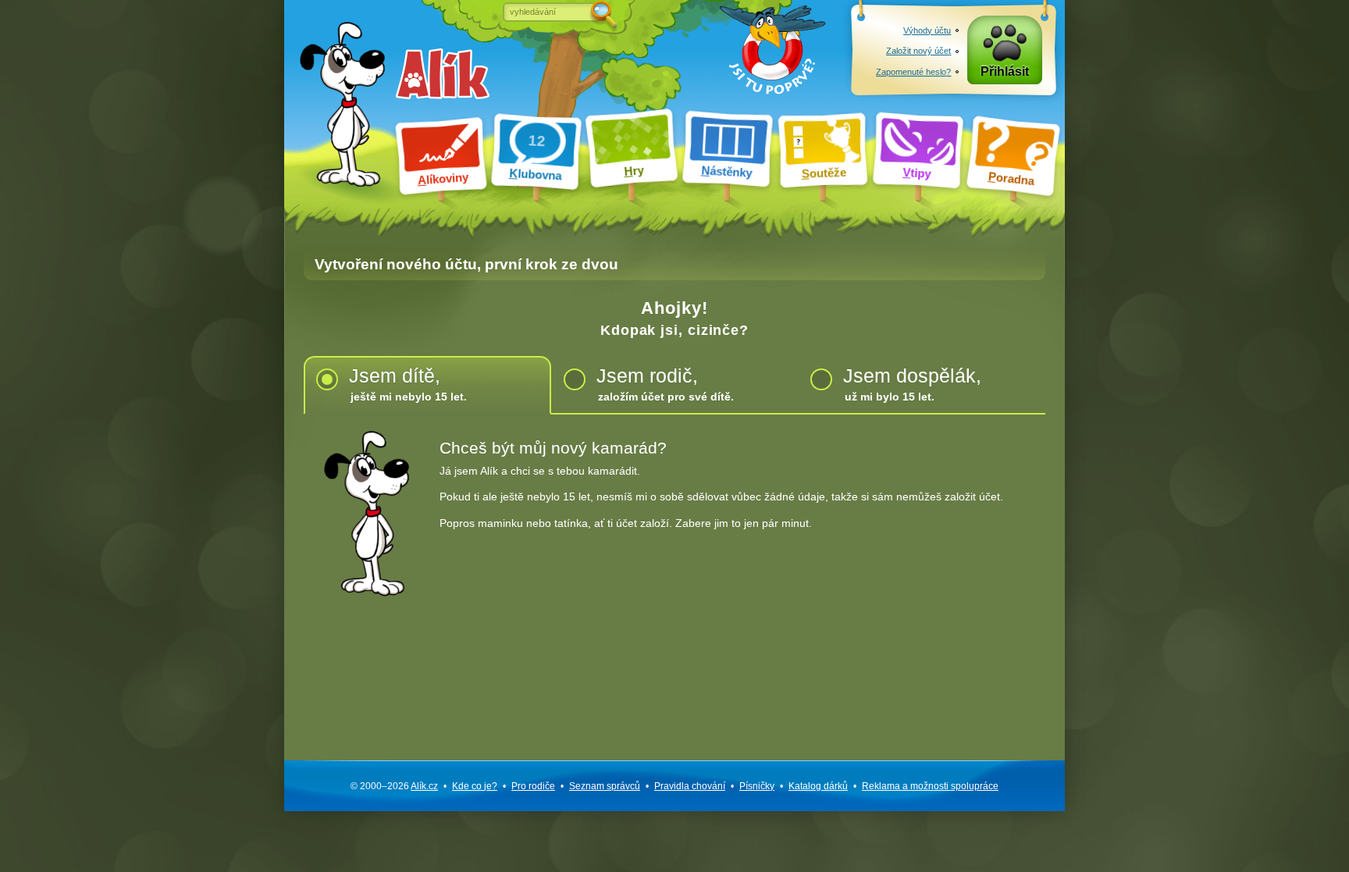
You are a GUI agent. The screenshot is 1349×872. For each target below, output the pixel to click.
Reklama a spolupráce (930, 786)
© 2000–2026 (394, 786)
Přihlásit (1005, 71)
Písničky (756, 786)
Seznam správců (604, 786)
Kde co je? (474, 786)
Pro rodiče (533, 786)
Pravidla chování (689, 786)
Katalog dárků (818, 786)
